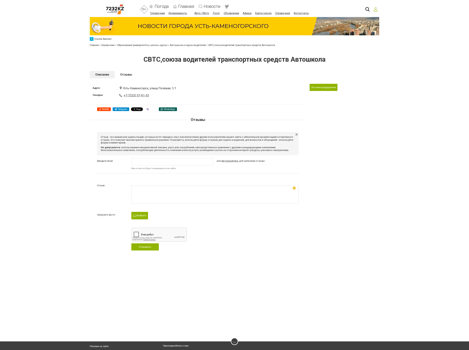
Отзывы (126, 74)
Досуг (216, 13)
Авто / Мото (201, 13)
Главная (186, 6)
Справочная (282, 13)
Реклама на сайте (99, 346)
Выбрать (141, 215)
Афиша (247, 13)
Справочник (157, 13)
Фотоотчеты (301, 13)
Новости (212, 6)
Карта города (263, 13)
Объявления (231, 13)
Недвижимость (178, 13)
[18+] (115, 9)
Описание (102, 74)
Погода (161, 6)
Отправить (145, 247)
